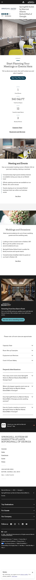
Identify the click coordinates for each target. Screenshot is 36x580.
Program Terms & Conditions (8, 541)
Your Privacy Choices (9, 543)
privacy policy (24, 574)
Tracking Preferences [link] (6, 539)
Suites (3, 452)
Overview (4, 449)
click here (14, 576)
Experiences (4, 455)
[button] (23, 2)
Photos (3, 461)
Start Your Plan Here (18, 78)
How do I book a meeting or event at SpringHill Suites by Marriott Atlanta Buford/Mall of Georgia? (14, 409)
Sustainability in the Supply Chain (9, 545)
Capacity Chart (17, 127)
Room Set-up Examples (10, 350)
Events (3, 458)
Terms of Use (22, 539)
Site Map (22, 545)
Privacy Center (20, 541)
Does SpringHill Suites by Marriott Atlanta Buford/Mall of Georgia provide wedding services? (16, 399)
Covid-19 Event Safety (10, 360)
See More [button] (18, 196)
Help (2, 547)
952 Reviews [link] (8, 16)
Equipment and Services (17, 132)
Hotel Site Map (29, 545)
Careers (15, 539)
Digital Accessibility (21, 543)
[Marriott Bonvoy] (30, 2)
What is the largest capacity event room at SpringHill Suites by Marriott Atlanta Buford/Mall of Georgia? (16, 388)
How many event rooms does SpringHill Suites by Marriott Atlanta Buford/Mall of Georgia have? (15, 378)
